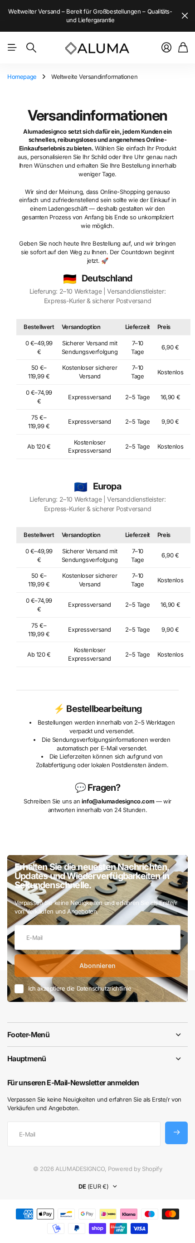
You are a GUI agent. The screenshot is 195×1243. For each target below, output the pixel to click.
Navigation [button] (12, 48)
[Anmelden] (166, 47)
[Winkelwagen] (183, 47)
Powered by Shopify (135, 1168)
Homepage (22, 76)
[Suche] (31, 48)
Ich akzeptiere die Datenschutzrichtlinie (79, 988)
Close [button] (97, 1034)
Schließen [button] (184, 16)
